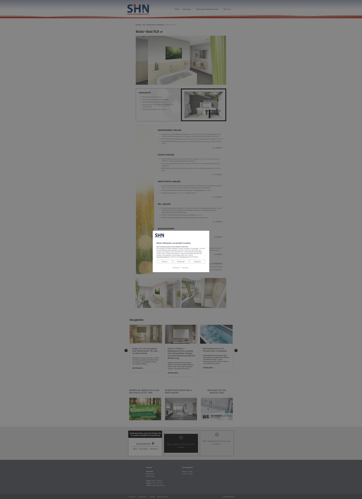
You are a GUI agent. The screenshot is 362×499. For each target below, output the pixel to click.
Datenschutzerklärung (163, 257)
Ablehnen (165, 261)
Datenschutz (176, 268)
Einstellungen (181, 261)
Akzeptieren (197, 261)
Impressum (185, 268)
